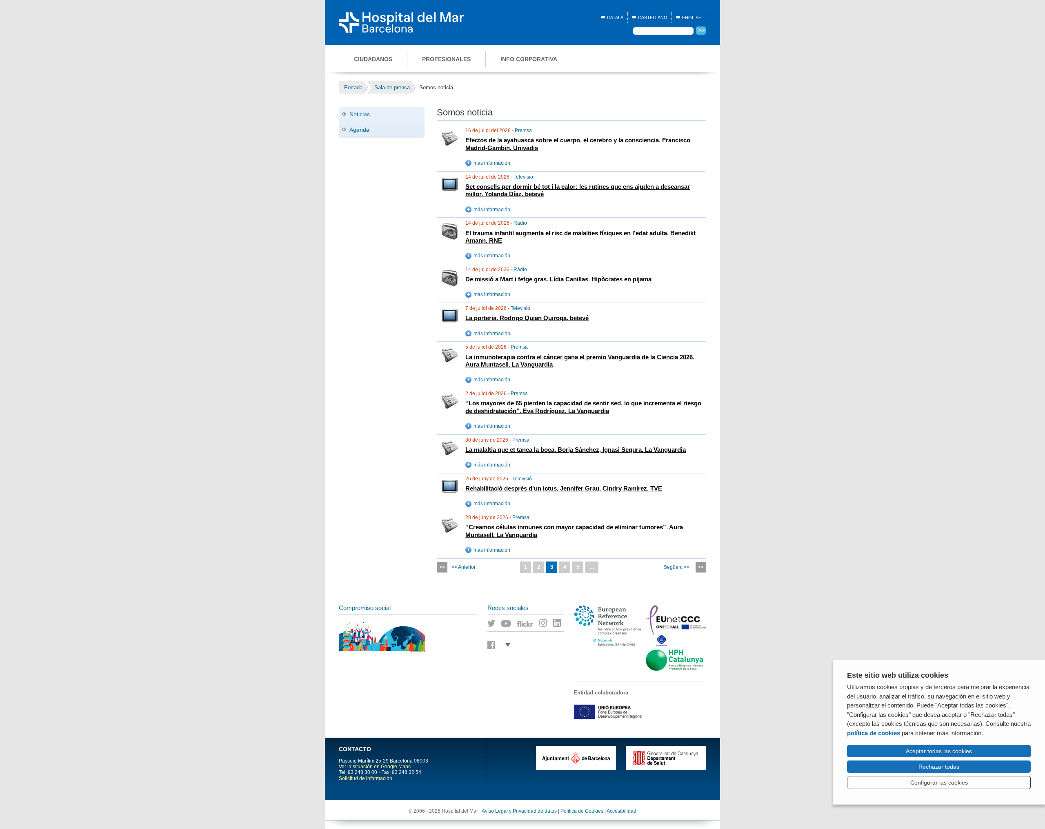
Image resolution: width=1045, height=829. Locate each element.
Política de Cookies (581, 811)
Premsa (523, 130)
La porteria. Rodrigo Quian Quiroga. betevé (527, 318)
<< (442, 567)
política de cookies (873, 733)
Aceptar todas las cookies (939, 751)
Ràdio (520, 223)
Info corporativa (528, 59)
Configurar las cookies (939, 782)
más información (492, 163)
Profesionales (446, 59)
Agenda (359, 129)
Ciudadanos (373, 59)
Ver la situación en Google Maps (375, 766)
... (591, 567)
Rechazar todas (938, 766)
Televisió (523, 177)
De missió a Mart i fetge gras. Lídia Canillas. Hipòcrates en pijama (558, 279)
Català (615, 17)
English (692, 17)
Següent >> (676, 567)
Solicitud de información (365, 778)
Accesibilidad (621, 811)
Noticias (359, 114)
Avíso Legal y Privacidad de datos (519, 811)
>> (701, 567)
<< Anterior (463, 567)
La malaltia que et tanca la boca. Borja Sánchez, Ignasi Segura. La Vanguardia (575, 450)
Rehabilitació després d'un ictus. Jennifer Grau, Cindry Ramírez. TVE (563, 488)
